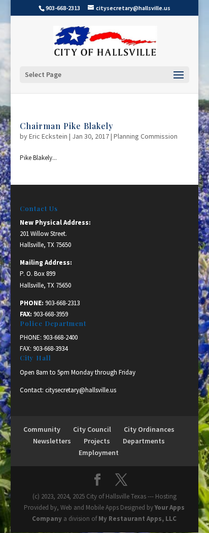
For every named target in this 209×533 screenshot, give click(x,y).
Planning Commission (146, 136)
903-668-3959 (50, 314)
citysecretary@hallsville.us (80, 390)
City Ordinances (149, 429)
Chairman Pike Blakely (66, 125)
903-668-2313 (62, 303)
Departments (144, 440)
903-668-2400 (60, 337)
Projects (97, 440)
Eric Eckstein (48, 136)
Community (41, 429)
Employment (99, 452)
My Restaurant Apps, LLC (137, 518)
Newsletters (52, 440)
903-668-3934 (50, 348)
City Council (92, 429)
